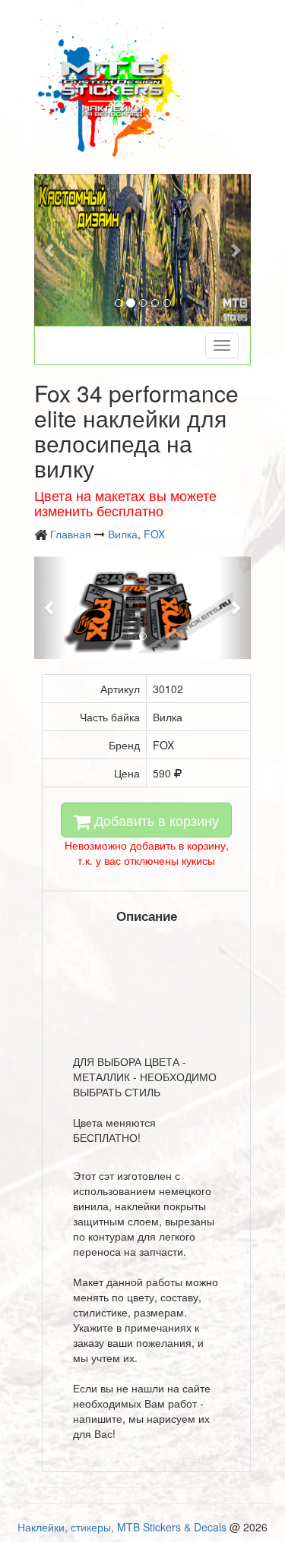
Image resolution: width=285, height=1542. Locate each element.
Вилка (123, 533)
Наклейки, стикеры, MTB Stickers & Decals (121, 1526)
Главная (70, 533)
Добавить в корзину (154, 820)
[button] (50, 250)
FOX (154, 533)
